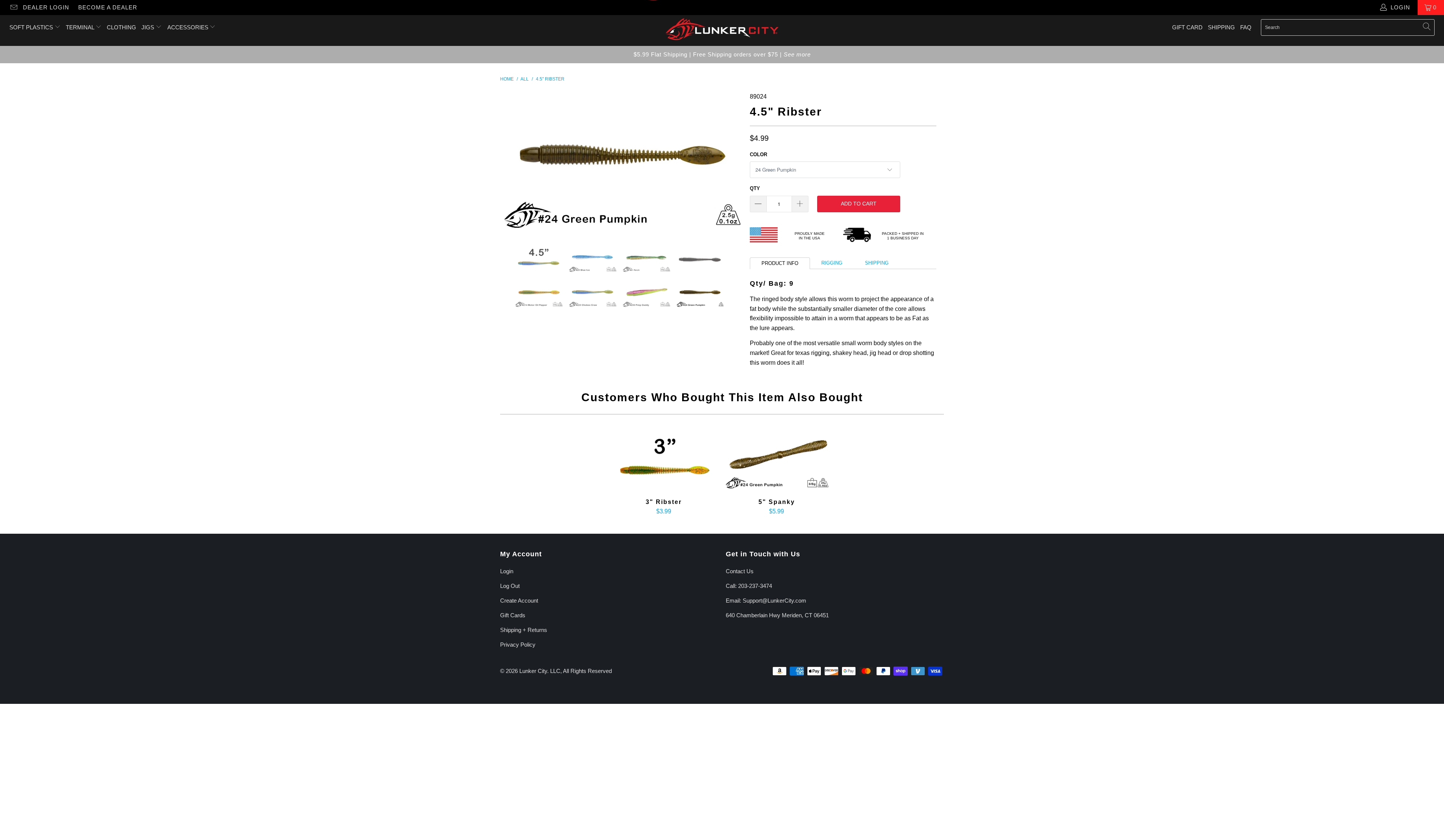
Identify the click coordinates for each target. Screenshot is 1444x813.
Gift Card (1187, 27)
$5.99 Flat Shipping (660, 54)
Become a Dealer (107, 7)
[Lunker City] (722, 30)
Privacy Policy (517, 644)
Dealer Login (46, 7)
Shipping (1221, 27)
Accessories (188, 27)
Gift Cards (512, 615)
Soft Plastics (32, 27)
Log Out (510, 586)
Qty (755, 188)
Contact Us (740, 571)
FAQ (1245, 27)
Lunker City (533, 671)
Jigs (148, 27)
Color (758, 154)
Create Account (519, 600)
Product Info (779, 263)
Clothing (121, 27)
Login (506, 571)
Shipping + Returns (523, 630)
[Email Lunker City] (13, 7)
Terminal (81, 27)
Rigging (831, 263)
